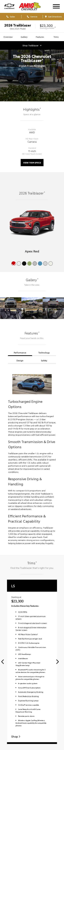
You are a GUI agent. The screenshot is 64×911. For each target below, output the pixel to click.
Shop (15, 736)
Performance (20, 352)
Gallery (24, 36)
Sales (12, 16)
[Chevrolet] (9, 6)
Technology (44, 352)
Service (33, 16)
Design (20, 360)
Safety (44, 360)
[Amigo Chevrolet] (33, 6)
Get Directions (54, 16)
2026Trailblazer (17, 25)
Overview (8, 36)
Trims (56, 36)
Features (40, 36)
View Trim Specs (32, 162)
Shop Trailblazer (30, 45)
